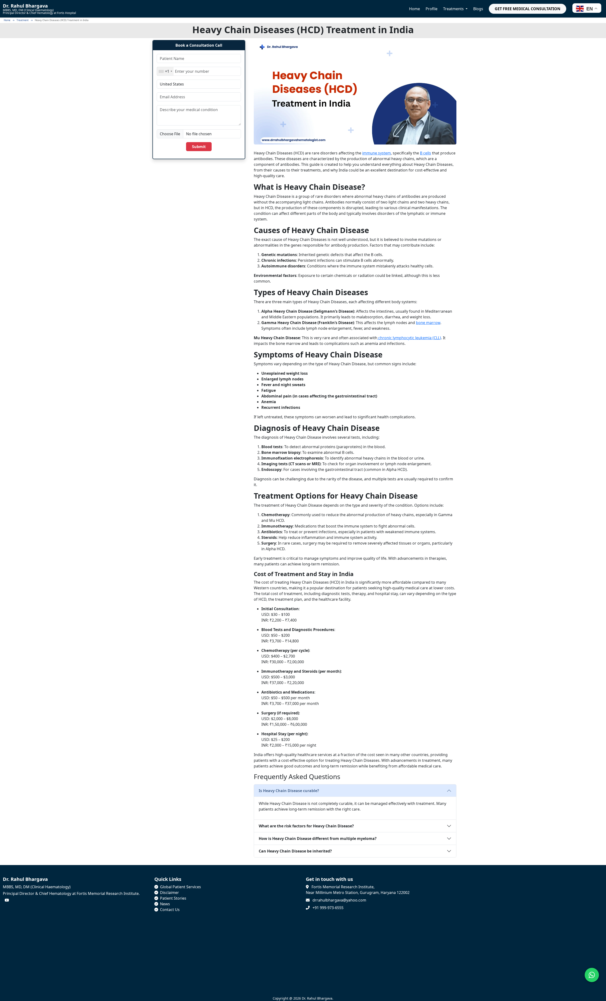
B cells (425, 153)
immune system (376, 153)
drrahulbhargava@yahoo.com (339, 900)
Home (414, 8)
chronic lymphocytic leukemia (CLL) (409, 337)
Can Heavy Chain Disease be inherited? (295, 851)
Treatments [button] (454, 8)
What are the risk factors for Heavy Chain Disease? (306, 826)
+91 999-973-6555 (327, 907)
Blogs (478, 8)
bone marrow (428, 322)
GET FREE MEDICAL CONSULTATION (527, 8)
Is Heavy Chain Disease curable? (289, 790)
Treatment (23, 20)
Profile (431, 8)
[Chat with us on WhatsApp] (592, 975)
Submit (199, 146)
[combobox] (165, 71)
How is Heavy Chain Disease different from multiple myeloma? (318, 838)
